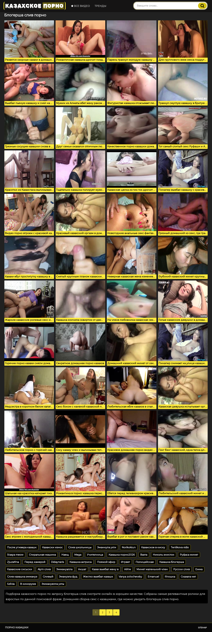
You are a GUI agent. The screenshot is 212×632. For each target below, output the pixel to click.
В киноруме (28, 583)
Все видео (81, 6)
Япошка (170, 576)
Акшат (82, 569)
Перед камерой (35, 562)
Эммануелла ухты (53, 583)
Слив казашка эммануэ (22, 576)
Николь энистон (163, 554)
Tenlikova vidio (180, 547)
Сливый (48, 576)
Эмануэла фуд (68, 576)
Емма (199, 569)
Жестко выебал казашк (98, 576)
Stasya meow (15, 554)
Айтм (127, 569)
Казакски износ (52, 547)
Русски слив (181, 569)
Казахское (34, 6)
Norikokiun (129, 547)
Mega (77, 554)
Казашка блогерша (171, 562)
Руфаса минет (189, 554)
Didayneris (57, 562)
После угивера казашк (22, 547)
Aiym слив (44, 569)
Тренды (100, 6)
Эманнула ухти (106, 547)
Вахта (143, 554)
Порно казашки (16, 627)
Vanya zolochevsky (130, 576)
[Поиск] (202, 6)
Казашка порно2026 (122, 554)
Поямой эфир (106, 562)
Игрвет (125, 562)
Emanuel (153, 576)
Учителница (95, 554)
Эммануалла (64, 569)
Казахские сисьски (19, 569)
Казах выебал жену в (105, 569)
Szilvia (11, 583)
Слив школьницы (80, 547)
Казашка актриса (81, 562)
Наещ (65, 554)
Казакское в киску (153, 547)
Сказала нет (188, 576)
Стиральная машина (42, 554)
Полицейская (145, 562)
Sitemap (202, 627)
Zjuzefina (13, 562)
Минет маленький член (152, 569)
